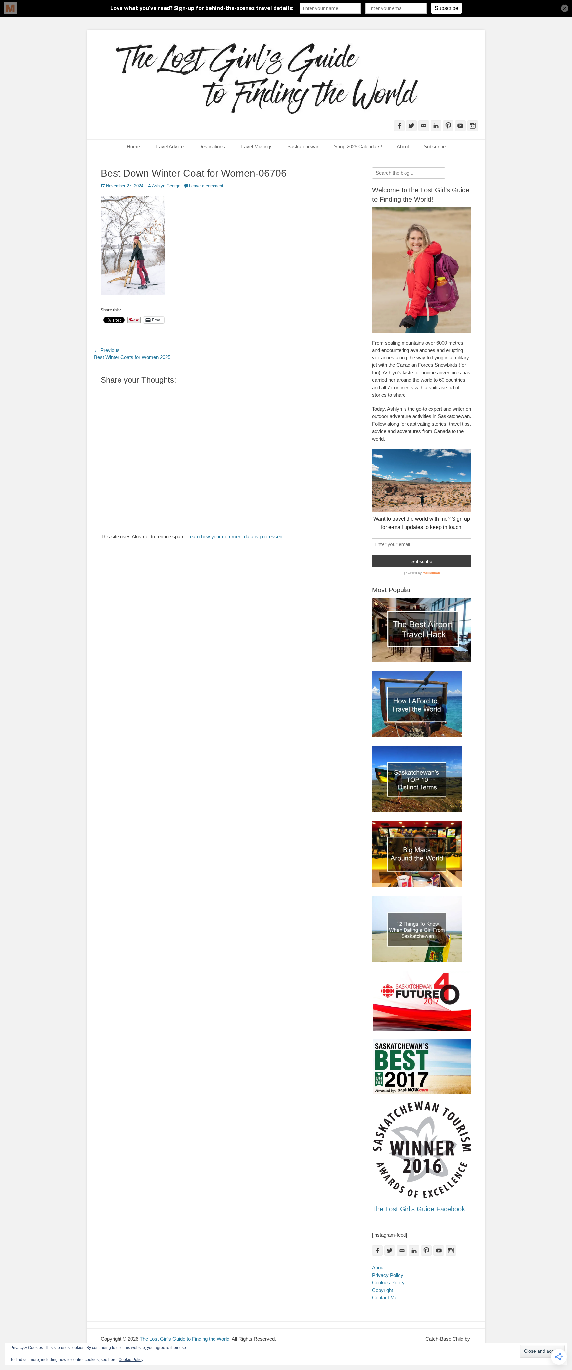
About (403, 146)
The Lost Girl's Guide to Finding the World (184, 1339)
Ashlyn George (166, 185)
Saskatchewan (303, 146)
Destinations (211, 146)
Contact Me (384, 1297)
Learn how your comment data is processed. (235, 536)
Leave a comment (206, 185)
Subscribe (435, 146)
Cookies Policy (388, 1282)
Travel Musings (256, 146)
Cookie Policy (131, 1359)
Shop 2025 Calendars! (358, 146)
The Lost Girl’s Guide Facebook (418, 1209)
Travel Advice (169, 146)
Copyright (382, 1290)
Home (133, 146)
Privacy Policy (387, 1275)
